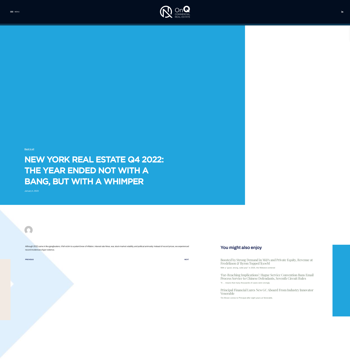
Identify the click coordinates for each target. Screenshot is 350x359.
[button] (32, 12)
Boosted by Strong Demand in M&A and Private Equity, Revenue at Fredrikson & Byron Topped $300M (267, 261)
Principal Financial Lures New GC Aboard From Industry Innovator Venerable (267, 291)
